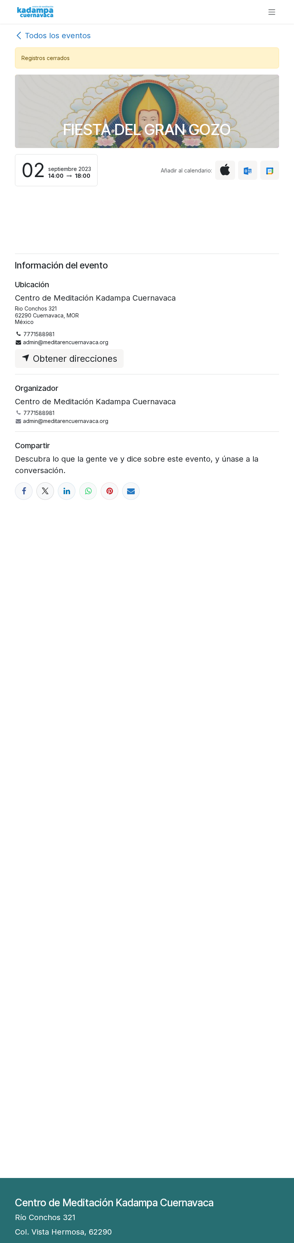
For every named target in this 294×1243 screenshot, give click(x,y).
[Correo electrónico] (131, 491)
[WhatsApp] (88, 491)
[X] (45, 491)
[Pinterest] (109, 491)
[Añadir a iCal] (225, 170)
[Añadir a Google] (269, 170)
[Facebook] (24, 491)
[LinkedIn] (66, 491)
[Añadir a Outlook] (247, 170)
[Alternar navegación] (272, 11)
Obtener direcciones (73, 358)
